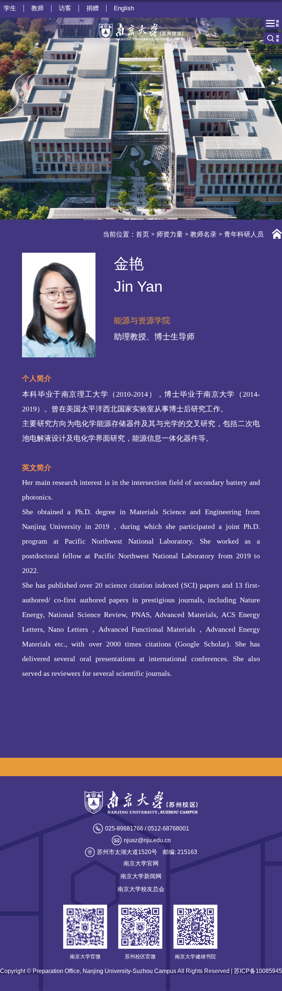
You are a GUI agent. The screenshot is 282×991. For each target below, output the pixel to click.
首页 (142, 234)
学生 (10, 8)
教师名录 (203, 234)
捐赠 (92, 8)
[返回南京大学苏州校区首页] (141, 32)
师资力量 (169, 234)
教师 (37, 8)
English (124, 8)
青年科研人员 (244, 234)
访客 (65, 8)
